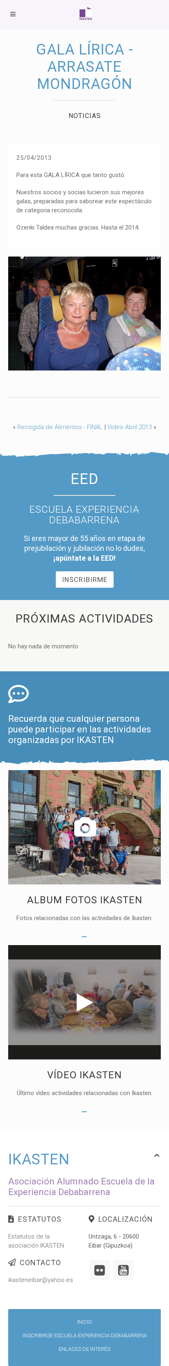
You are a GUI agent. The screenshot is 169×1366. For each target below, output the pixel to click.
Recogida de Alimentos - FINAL (60, 427)
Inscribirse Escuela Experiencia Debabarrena (85, 1335)
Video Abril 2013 (129, 427)
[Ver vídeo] (84, 1112)
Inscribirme (84, 579)
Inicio (84, 1322)
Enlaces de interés (84, 1349)
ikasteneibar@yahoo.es (40, 1280)
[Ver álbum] (84, 937)
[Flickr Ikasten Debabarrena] (99, 1270)
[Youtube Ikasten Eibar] (123, 1270)
